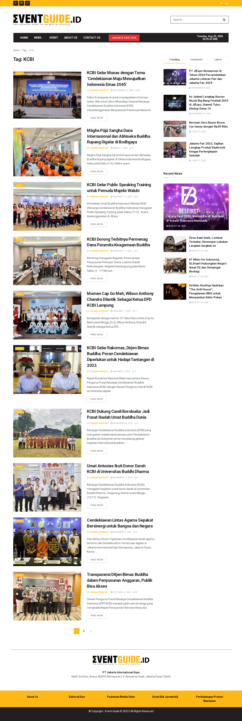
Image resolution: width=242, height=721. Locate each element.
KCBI (31, 50)
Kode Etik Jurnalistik (165, 696)
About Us (70, 37)
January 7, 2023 (121, 371)
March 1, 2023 (120, 148)
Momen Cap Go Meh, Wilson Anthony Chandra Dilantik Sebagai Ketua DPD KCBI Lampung (120, 299)
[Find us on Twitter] (21, 3)
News (37, 37)
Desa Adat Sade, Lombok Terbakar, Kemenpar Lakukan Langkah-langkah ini (208, 241)
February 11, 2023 (122, 196)
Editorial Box (77, 696)
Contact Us (91, 37)
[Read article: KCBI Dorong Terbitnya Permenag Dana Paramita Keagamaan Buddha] (47, 260)
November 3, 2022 (121, 532)
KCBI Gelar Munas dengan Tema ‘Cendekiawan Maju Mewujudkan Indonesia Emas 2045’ (116, 78)
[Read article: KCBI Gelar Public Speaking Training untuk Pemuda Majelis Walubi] (47, 206)
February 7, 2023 (121, 311)
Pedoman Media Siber (121, 696)
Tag (24, 50)
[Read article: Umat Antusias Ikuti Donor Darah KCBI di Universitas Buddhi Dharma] (47, 487)
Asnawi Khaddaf (99, 90)
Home (24, 37)
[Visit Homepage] (47, 19)
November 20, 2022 (122, 423)
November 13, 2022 (122, 477)
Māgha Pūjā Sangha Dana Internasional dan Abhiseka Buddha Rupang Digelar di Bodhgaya (118, 136)
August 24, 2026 (177, 226)
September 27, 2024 (122, 90)
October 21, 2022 (121, 592)
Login (226, 3)
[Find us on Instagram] (27, 3)
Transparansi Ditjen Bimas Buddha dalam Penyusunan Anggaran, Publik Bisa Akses (119, 580)
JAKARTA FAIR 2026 (124, 38)
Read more (99, 118)
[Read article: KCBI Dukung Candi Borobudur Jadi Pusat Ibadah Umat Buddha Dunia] (47, 433)
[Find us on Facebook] (15, 3)
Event (54, 37)
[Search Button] (225, 19)
